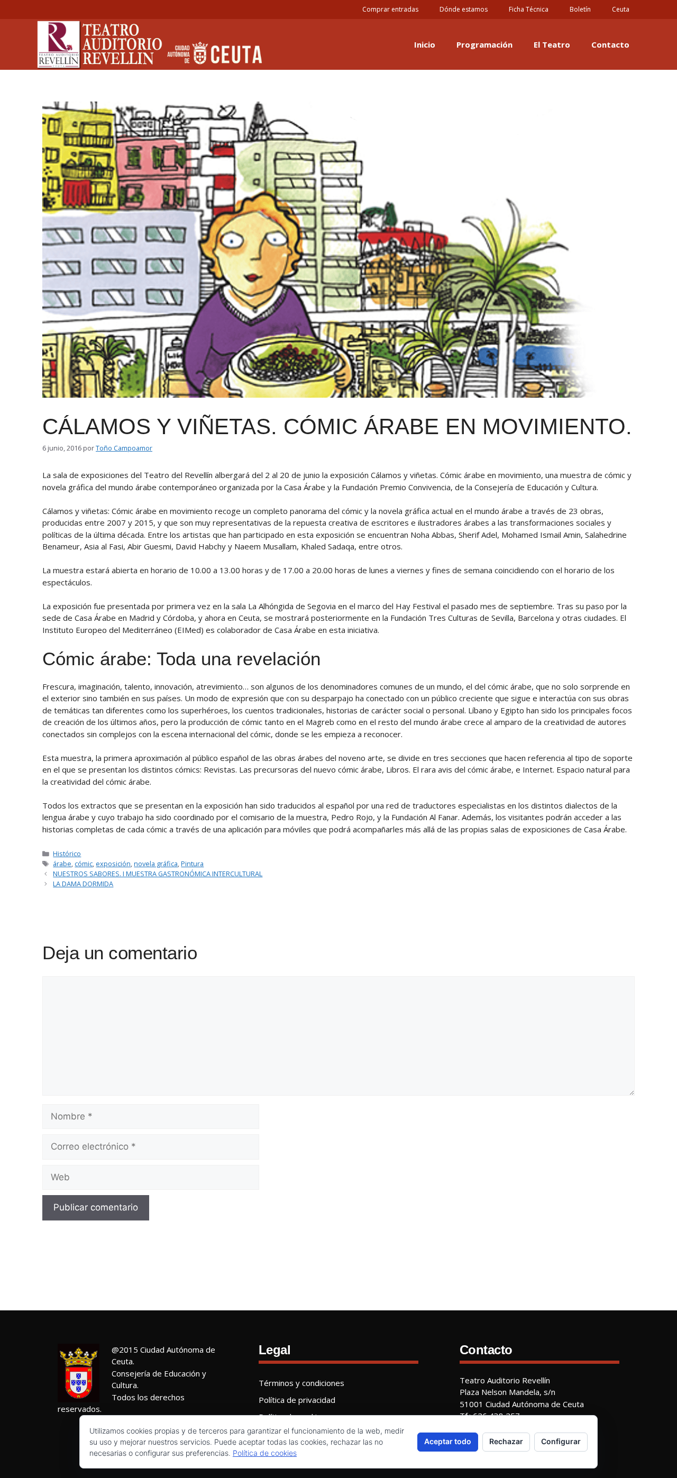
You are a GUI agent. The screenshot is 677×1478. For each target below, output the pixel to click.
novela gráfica (156, 863)
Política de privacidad (297, 1399)
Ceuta (620, 9)
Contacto (610, 44)
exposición (113, 863)
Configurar (561, 1441)
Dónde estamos (464, 9)
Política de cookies (265, 1452)
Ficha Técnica (528, 9)
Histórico (67, 853)
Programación (484, 44)
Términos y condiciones (301, 1383)
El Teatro (552, 44)
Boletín (580, 9)
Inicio (424, 44)
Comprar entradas (390, 9)
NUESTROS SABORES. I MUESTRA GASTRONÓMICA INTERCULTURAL (157, 873)
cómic (84, 863)
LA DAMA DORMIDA (83, 883)
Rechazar (506, 1441)
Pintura (192, 863)
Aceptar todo (447, 1441)
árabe (62, 863)
